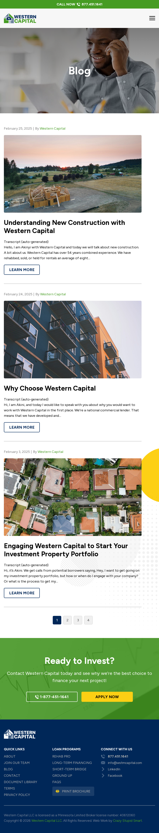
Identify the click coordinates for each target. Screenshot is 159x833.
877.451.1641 (79, 4)
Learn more (22, 269)
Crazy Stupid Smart (127, 821)
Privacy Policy (17, 795)
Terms (9, 788)
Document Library (20, 782)
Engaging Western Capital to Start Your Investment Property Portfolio (66, 550)
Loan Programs (66, 749)
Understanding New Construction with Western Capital (64, 226)
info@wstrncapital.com (125, 763)
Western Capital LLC (46, 821)
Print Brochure (76, 791)
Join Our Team (17, 763)
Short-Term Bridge (69, 769)
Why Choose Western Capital (50, 388)
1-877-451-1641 (54, 696)
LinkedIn (114, 769)
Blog (8, 769)
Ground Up (62, 776)
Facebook (115, 776)
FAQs (56, 782)
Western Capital (52, 128)
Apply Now (107, 696)
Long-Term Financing (72, 763)
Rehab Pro (61, 756)
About (10, 756)
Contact (12, 776)
